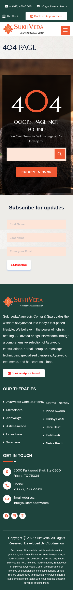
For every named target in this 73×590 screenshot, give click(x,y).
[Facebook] (6, 516)
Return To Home (36, 171)
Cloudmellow (54, 543)
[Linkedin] (14, 516)
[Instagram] (22, 516)
